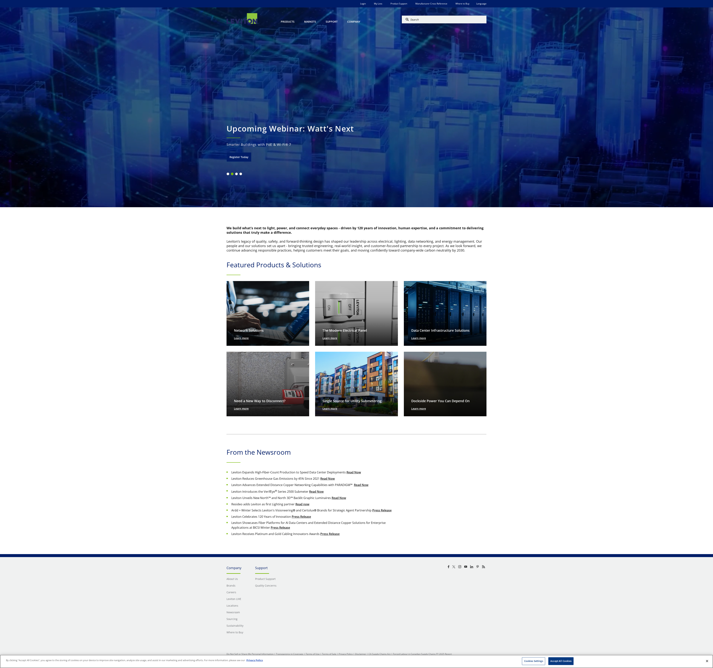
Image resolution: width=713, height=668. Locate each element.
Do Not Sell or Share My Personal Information (250, 654)
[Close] (707, 661)
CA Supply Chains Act (379, 654)
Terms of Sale (329, 654)
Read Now (353, 472)
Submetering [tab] (236, 174)
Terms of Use (313, 654)
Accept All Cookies (561, 661)
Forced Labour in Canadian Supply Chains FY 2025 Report (422, 654)
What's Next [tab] (240, 174)
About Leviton (238, 157)
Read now (302, 504)
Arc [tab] (228, 174)
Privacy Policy (346, 654)
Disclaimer (360, 654)
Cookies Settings (533, 661)
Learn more (241, 338)
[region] (356, 661)
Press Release (382, 510)
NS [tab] (232, 174)
